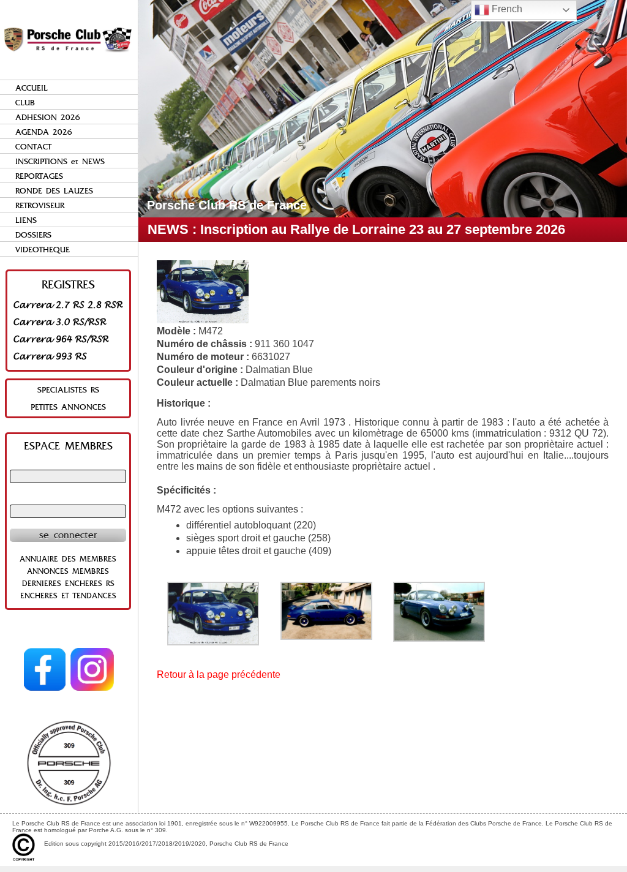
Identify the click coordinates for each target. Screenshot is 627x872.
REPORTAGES (39, 176)
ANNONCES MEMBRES (68, 571)
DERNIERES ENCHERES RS (68, 583)
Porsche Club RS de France (227, 205)
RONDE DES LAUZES (54, 190)
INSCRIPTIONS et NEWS (60, 161)
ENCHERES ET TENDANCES (68, 596)
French (505, 9)
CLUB (25, 102)
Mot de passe (68, 499)
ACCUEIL (31, 87)
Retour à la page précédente (218, 674)
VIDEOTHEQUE (42, 249)
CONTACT (33, 146)
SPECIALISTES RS (68, 389)
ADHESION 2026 (47, 117)
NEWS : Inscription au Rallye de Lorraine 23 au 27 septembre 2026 (356, 229)
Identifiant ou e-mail (68, 464)
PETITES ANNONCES (68, 407)
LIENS (26, 220)
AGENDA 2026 (43, 132)
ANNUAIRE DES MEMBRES (68, 559)
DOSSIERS (33, 234)
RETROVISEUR (39, 205)
